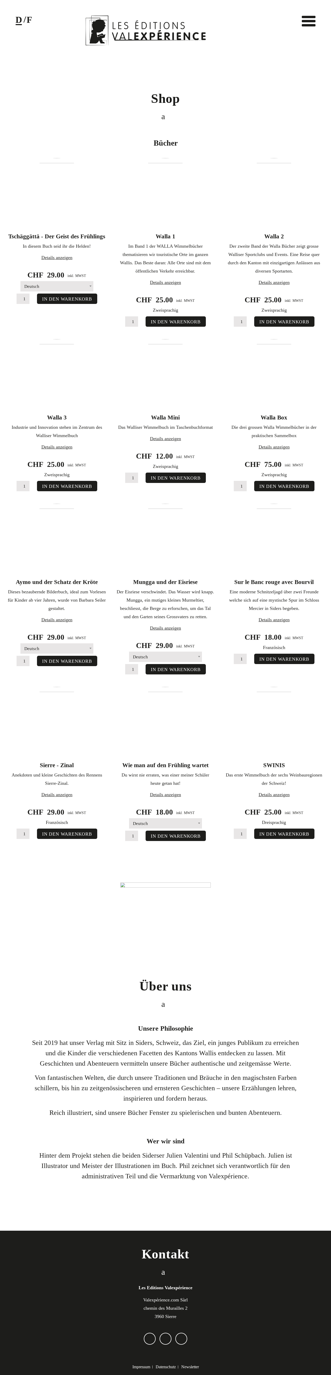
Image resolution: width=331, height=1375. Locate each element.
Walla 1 (165, 236)
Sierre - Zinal (57, 765)
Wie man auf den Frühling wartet (165, 765)
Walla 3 (57, 417)
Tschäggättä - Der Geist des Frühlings (56, 236)
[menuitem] (141, 1367)
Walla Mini (165, 417)
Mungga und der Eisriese (165, 582)
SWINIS (274, 765)
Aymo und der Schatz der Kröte (57, 582)
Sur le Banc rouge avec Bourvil (274, 582)
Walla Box (274, 417)
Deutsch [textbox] (31, 286)
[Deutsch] (19, 21)
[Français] (29, 21)
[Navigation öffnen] (308, 21)
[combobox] (56, 286)
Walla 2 (274, 236)
